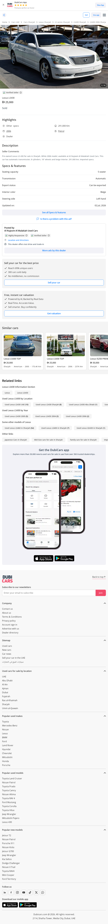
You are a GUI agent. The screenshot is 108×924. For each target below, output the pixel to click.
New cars (6, 649)
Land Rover (7, 745)
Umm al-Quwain (10, 708)
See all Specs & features (54, 212)
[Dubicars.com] (7, 579)
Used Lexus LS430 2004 (45, 416)
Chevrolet (7, 753)
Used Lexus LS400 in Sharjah (54, 428)
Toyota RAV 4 (8, 798)
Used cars (7, 645)
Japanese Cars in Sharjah (16, 439)
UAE (4, 676)
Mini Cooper (8, 875)
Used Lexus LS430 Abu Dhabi (82, 404)
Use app (96, 15)
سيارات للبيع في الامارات (13, 662)
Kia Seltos (7, 859)
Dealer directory (10, 632)
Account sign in (9, 624)
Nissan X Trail (8, 867)
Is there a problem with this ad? (56, 218)
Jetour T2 (6, 835)
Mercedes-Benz (9, 725)
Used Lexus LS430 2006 (76, 416)
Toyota (5, 721)
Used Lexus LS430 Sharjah (47, 404)
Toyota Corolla (9, 806)
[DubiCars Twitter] (36, 892)
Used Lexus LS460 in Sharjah (17, 428)
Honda (5, 761)
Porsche (6, 765)
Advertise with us (10, 628)
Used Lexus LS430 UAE (15, 404)
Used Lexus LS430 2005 (15, 416)
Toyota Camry (9, 790)
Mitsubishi (7, 757)
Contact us (7, 608)
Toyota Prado (8, 786)
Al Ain (5, 684)
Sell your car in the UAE (13, 657)
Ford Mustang (9, 802)
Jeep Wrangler (9, 814)
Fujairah (6, 696)
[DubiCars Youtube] (23, 892)
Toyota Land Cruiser (12, 778)
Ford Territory (9, 879)
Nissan (5, 729)
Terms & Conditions (12, 616)
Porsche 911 (8, 843)
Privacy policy (9, 620)
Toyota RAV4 (8, 871)
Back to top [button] (98, 576)
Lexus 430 (7, 822)
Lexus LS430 (22, 392)
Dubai (5, 692)
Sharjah (6, 704)
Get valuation (54, 313)
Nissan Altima (9, 794)
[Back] (4, 15)
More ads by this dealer (54, 250)
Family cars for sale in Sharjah (83, 439)
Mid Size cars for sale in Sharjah (48, 439)
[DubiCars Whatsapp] (42, 892)
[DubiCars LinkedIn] (4, 892)
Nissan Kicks (8, 847)
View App (100, 5)
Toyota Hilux (8, 810)
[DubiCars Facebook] (11, 892)
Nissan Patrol (8, 782)
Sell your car (54, 282)
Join (101, 592)
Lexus (7, 392)
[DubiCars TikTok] (30, 892)
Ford (4, 741)
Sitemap (6, 640)
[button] (3, 5)
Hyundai (6, 749)
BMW (4, 737)
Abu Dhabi (7, 680)
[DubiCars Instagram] (17, 892)
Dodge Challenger (11, 863)
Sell (86, 15)
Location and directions (18, 240)
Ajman (5, 688)
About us (6, 612)
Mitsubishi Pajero (10, 818)
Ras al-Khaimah (9, 700)
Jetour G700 (8, 851)
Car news (6, 653)
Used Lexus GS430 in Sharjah (89, 428)
